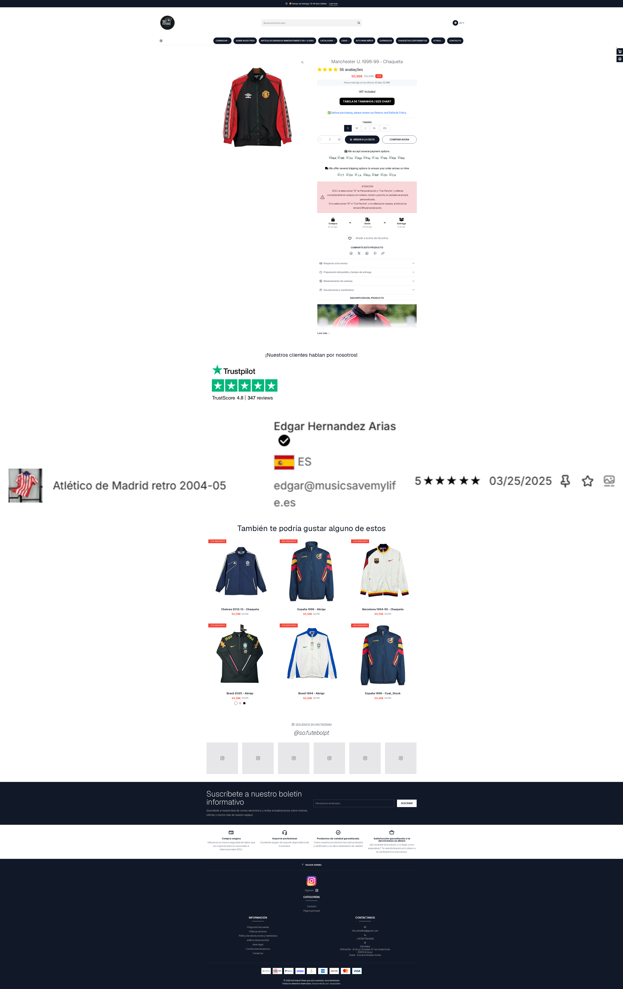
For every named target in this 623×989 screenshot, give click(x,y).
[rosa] (240, 693)
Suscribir (407, 793)
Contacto (311, 896)
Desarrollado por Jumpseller (326, 974)
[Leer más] (311, 461)
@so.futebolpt (311, 723)
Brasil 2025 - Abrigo (240, 684)
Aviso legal (258, 934)
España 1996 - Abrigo (311, 599)
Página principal (311, 901)
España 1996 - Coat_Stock (383, 684)
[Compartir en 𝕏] (359, 253)
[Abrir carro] (620, 51)
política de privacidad (258, 930)
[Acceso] (620, 59)
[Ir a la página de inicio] (167, 23)
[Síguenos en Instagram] (161, 41)
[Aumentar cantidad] (339, 139)
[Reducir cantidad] (320, 139)
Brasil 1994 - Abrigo (311, 684)
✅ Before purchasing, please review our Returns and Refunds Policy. (367, 112)
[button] (276, 500)
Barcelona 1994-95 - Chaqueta (382, 599)
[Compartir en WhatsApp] (367, 253)
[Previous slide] (6, 500)
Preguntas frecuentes (258, 917)
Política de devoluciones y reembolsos (258, 926)
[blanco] (236, 693)
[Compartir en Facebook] (351, 253)
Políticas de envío (258, 922)
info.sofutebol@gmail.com (365, 921)
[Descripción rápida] (268, 561)
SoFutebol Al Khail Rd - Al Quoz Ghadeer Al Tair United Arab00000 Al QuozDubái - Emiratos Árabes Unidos (365, 941)
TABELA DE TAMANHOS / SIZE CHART (367, 101)
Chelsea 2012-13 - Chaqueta (240, 599)
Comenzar (258, 943)
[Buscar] (358, 23)
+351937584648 (365, 929)
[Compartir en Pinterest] (375, 253)
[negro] (244, 693)
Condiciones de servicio (258, 939)
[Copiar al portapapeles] (383, 253)
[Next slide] (616, 500)
